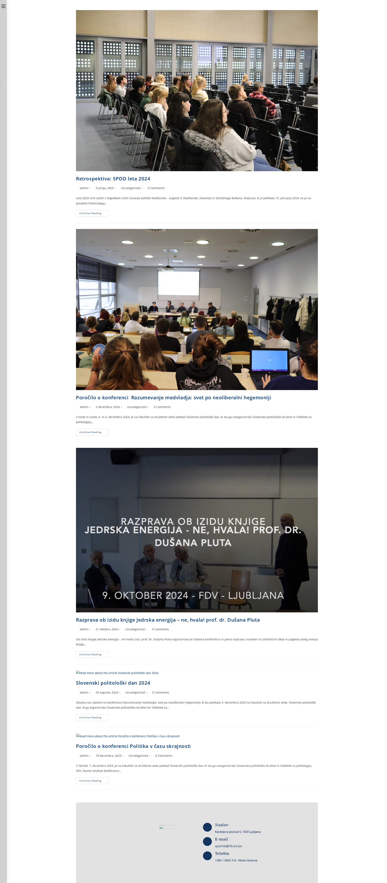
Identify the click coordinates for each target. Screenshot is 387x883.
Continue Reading (93, 212)
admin (84, 188)
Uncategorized (130, 188)
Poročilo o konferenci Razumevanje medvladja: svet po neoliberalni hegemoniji (173, 397)
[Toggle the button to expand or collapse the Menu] (3, 5)
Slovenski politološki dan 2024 (113, 682)
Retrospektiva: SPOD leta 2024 (113, 178)
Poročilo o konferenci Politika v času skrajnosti (133, 746)
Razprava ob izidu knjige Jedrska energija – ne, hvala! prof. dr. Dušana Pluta (168, 619)
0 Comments (156, 188)
